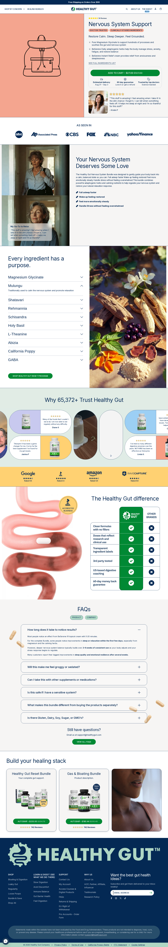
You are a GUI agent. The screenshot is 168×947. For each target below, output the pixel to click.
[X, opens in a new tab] (120, 898)
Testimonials (90, 892)
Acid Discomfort (41, 887)
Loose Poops (14, 893)
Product (76, 617)
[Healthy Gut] (84, 855)
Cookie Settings (138, 945)
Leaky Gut (13, 884)
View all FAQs (84, 742)
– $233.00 (29, 821)
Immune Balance (41, 891)
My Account (65, 884)
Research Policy (91, 897)
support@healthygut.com (96, 935)
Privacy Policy (60, 945)
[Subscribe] (150, 892)
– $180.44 (82, 821)
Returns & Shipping (68, 901)
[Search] (126, 9)
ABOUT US (135, 9)
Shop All (12, 903)
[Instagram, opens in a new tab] (116, 898)
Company (91, 617)
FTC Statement (120, 945)
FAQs (61, 897)
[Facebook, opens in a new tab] (111, 898)
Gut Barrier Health (41, 896)
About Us (88, 879)
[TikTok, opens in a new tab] (125, 898)
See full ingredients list (102, 63)
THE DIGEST (147, 9)
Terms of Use (77, 945)
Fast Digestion (40, 901)
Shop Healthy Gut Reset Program (30, 376)
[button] (5, 941)
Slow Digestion (40, 882)
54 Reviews (103, 18)
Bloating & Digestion (17, 879)
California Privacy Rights (98, 945)
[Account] (155, 8)
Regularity (13, 889)
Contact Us (64, 879)
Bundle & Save (15, 898)
